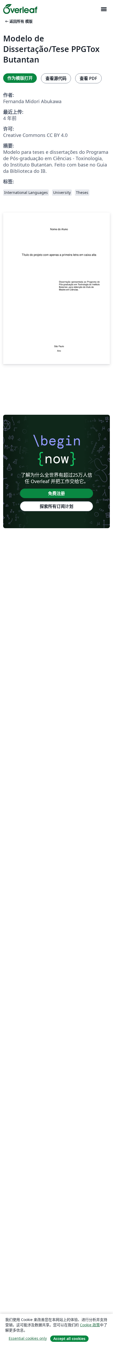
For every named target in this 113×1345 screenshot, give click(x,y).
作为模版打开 (20, 78)
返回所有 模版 (18, 21)
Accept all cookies (69, 1338)
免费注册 (56, 493)
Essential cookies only (28, 1338)
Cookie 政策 (90, 1324)
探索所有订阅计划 (56, 506)
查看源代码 (55, 78)
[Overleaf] (20, 9)
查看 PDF (88, 78)
